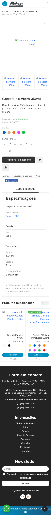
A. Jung (23, 508)
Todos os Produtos (25, 423)
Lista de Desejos (25, 435)
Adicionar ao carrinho (19, 159)
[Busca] (40, 3)
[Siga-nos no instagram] (28, 496)
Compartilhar (13, 181)
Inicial (5, 11)
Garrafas (30, 11)
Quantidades (9, 139)
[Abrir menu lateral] (4, 3)
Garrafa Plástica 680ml (15, 336)
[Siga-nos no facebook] (22, 496)
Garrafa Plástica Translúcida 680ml (40, 336)
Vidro (38, 176)
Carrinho (25, 443)
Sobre (25, 427)
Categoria (17, 11)
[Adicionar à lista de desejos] (39, 160)
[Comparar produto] (5, 167)
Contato (25, 431)
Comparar (25, 439)
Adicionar (13, 355)
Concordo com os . (27, 476)
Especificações (25, 188)
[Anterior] (43, 303)
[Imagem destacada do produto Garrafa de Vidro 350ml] (25, 42)
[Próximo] (47, 303)
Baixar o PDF (12, 216)
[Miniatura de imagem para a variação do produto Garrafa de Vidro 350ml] (9, 82)
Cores (5, 128)
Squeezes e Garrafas (23, 176)
